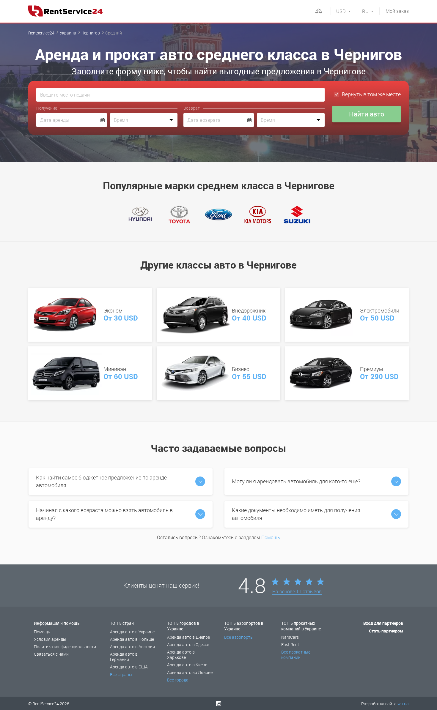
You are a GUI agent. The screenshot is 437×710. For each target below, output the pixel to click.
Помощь (270, 537)
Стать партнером (386, 631)
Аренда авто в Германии (124, 656)
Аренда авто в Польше (132, 639)
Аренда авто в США (129, 667)
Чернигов (90, 33)
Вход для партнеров (383, 623)
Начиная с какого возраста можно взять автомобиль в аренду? (104, 514)
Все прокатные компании (295, 654)
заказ (397, 11)
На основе (297, 592)
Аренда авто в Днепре (188, 637)
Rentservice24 (41, 33)
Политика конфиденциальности (65, 646)
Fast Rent (290, 644)
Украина (68, 33)
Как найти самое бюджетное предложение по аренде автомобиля (101, 481)
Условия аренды (50, 639)
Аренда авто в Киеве (187, 665)
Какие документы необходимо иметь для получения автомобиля (296, 514)
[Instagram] (218, 703)
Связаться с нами (51, 654)
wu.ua (403, 703)
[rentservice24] (65, 11)
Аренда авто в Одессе (188, 644)
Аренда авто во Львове (190, 672)
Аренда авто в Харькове (181, 654)
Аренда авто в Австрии (132, 646)
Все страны (121, 674)
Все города (177, 680)
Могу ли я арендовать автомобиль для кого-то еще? (296, 481)
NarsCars (290, 637)
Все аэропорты (239, 637)
